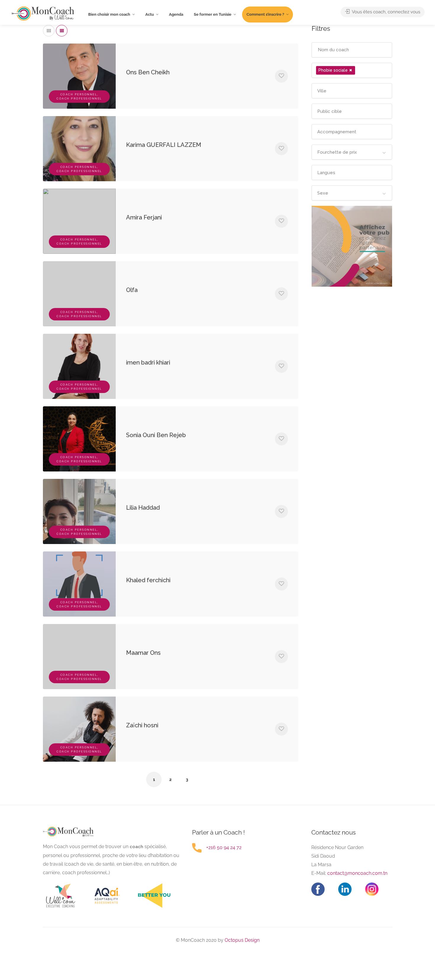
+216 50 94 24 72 (223, 847)
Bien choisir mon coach (109, 14)
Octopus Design (241, 940)
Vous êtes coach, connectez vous (385, 12)
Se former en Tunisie (212, 14)
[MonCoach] (42, 13)
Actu (149, 14)
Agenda (176, 14)
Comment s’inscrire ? (265, 14)
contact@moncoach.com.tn (357, 873)
